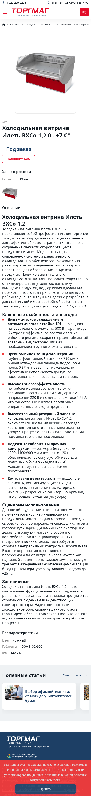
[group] (37, 698)
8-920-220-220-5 (16, 3)
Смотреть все (73, 675)
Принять (45, 789)
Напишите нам (18, 159)
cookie (32, 764)
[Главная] (3, 24)
